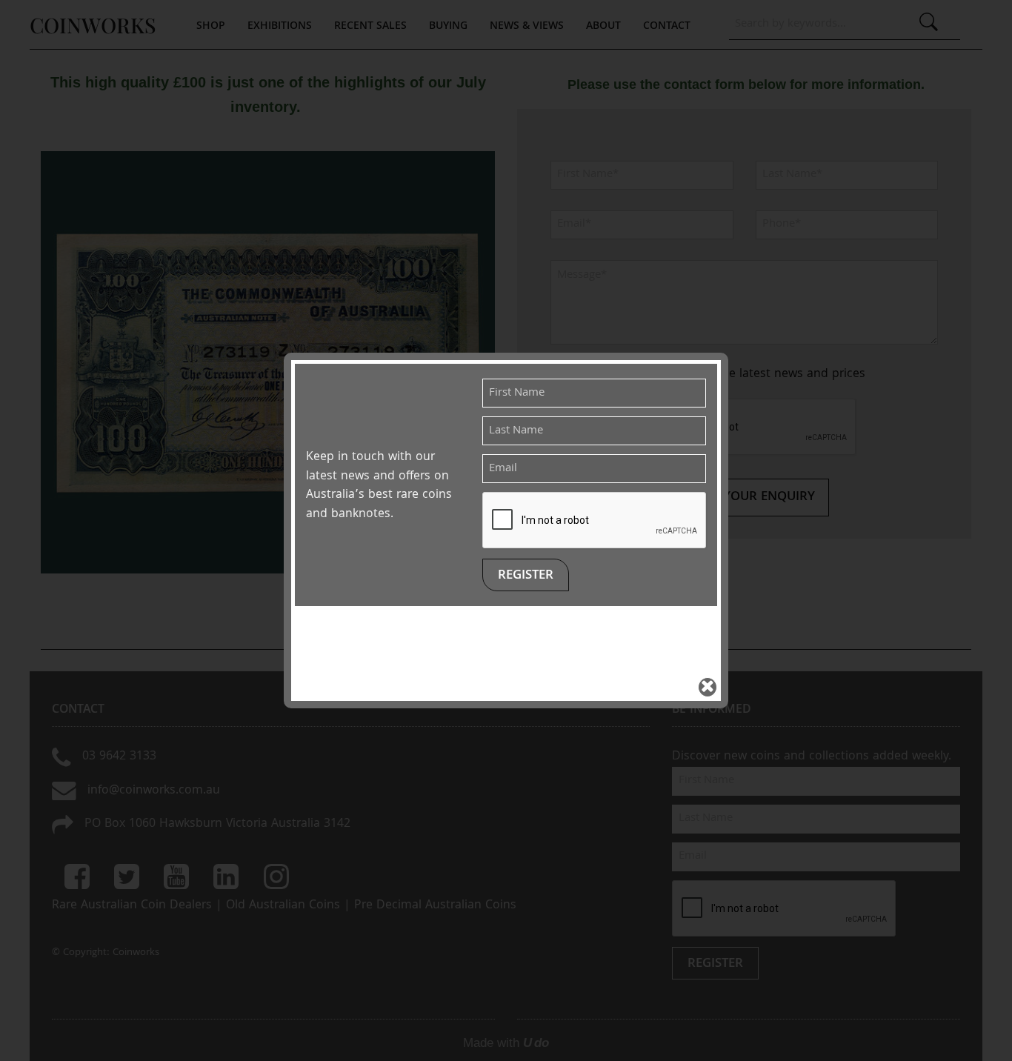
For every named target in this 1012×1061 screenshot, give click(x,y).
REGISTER (525, 576)
